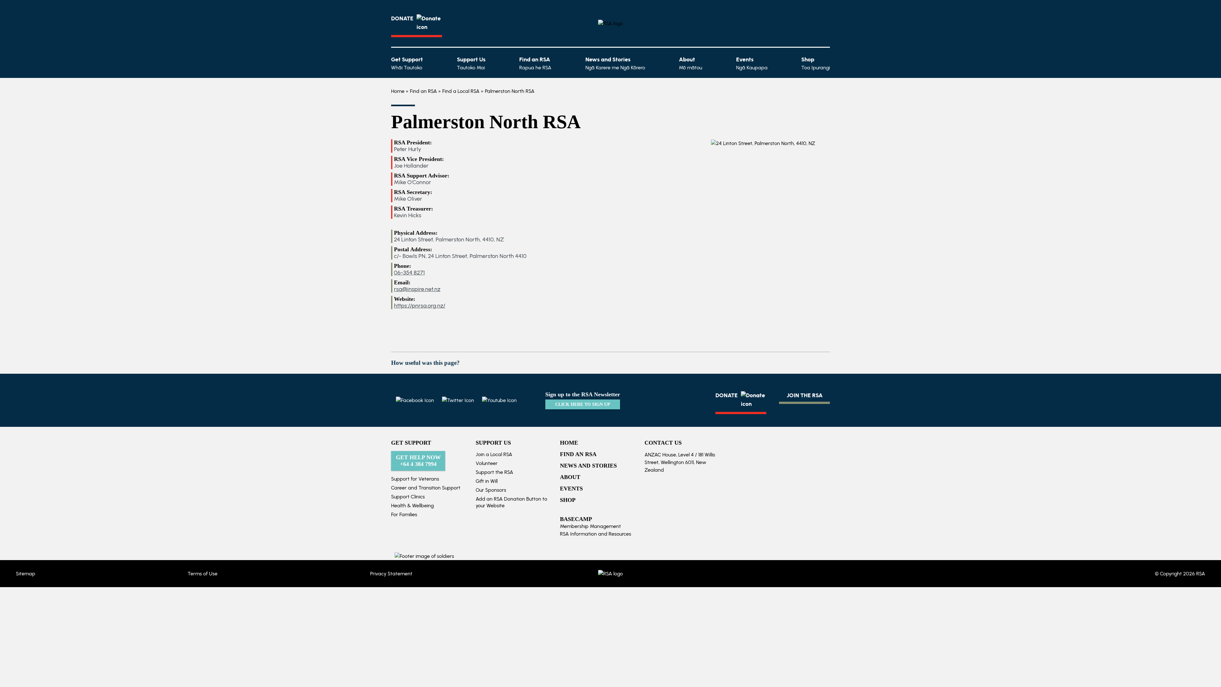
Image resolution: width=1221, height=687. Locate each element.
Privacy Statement (391, 574)
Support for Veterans (415, 479)
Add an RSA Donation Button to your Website (511, 502)
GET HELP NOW (418, 460)
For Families (404, 514)
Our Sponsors (491, 490)
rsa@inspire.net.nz (417, 289)
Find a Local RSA (460, 91)
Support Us (471, 63)
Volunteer (487, 463)
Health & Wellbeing (412, 506)
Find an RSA (535, 63)
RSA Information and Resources (595, 534)
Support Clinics (408, 497)
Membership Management (590, 526)
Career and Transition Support (425, 488)
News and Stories (615, 63)
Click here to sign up (582, 404)
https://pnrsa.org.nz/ (419, 305)
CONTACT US (663, 443)
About (690, 63)
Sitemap (25, 574)
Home (397, 91)
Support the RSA (494, 472)
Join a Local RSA (494, 454)
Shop (815, 63)
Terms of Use (202, 574)
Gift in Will (487, 481)
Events (752, 63)
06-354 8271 (409, 272)
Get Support (407, 63)
